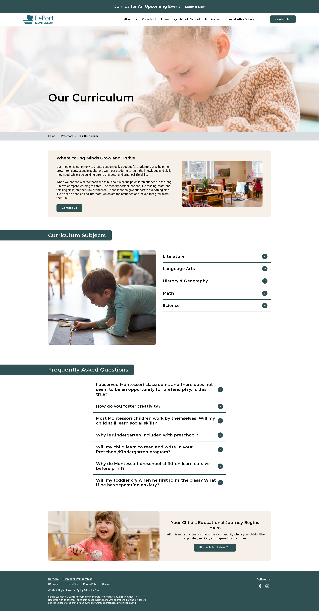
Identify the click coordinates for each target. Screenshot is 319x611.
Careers (53, 579)
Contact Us (283, 19)
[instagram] (259, 586)
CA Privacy (53, 584)
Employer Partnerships (77, 579)
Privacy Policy (90, 584)
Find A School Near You (215, 547)
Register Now (195, 6)
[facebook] (267, 586)
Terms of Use (71, 584)
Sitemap (106, 584)
